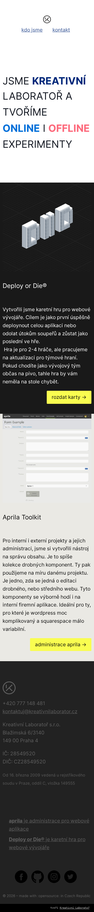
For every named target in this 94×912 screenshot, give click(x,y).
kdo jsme (32, 30)
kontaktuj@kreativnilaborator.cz (40, 711)
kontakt (61, 30)
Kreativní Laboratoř (75, 907)
